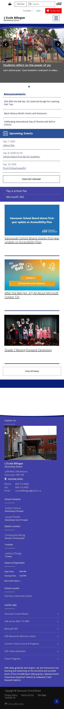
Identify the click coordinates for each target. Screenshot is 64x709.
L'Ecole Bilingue (14, 17)
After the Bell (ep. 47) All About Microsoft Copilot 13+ (31, 295)
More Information (11, 581)
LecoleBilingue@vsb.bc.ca (28, 490)
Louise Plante (12, 517)
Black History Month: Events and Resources (25, 113)
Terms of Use (27, 695)
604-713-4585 (22, 483)
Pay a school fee (16, 191)
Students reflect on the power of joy (27, 65)
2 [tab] (29, 86)
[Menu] (56, 18)
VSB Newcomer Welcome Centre (20, 636)
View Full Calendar (31, 179)
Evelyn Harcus (13, 508)
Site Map (42, 695)
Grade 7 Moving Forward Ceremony (28, 350)
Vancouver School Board (16, 613)
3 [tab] (32, 86)
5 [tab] (38, 86)
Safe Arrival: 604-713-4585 (16, 621)
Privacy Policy (11, 695)
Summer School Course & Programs (21, 643)
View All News (32, 371)
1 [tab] (26, 86)
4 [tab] (35, 86)
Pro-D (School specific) (14, 168)
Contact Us (10, 697)
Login (38, 10)
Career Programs (12, 658)
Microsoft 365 (15, 197)
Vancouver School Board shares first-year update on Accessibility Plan (32, 240)
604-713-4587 (22, 487)
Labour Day (9, 145)
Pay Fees (20, 4)
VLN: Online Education (15, 651)
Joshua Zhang (13, 553)
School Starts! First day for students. (21, 156)
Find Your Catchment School (18, 596)
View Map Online (15, 478)
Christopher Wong (15, 535)
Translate (27, 10)
